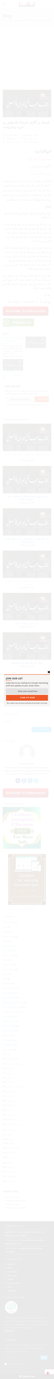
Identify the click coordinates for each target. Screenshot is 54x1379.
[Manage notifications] (48, 1373)
